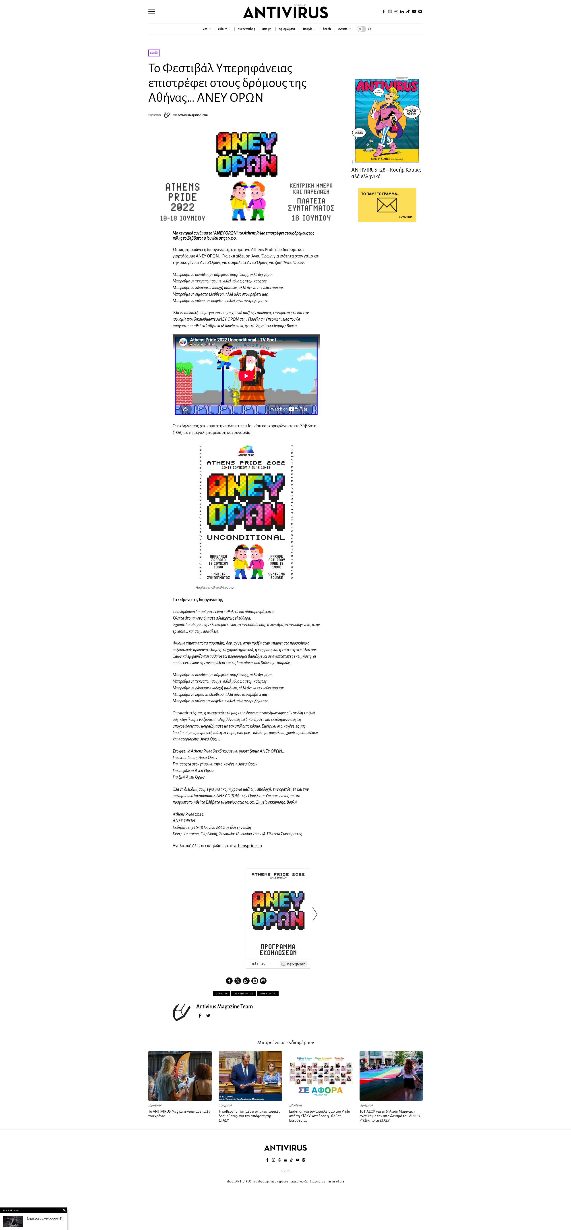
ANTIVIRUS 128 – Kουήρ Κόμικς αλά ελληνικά (386, 173)
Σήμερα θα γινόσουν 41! (45, 1218)
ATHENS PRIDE (243, 993)
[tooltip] (384, 11)
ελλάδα (154, 52)
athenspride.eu (248, 845)
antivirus (221, 993)
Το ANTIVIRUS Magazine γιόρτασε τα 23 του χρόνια (179, 1114)
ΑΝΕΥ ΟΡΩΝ (267, 993)
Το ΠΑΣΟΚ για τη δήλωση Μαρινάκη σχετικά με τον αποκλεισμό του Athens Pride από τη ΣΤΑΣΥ (390, 1116)
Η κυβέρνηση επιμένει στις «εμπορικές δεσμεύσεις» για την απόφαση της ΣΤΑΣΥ (249, 1116)
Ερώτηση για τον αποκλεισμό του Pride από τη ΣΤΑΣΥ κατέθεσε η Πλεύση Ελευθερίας (319, 1116)
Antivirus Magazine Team (193, 115)
